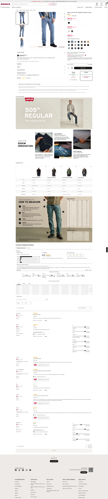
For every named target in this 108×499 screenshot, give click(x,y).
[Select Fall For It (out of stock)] (88, 45)
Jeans (31, 10)
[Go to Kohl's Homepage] (5, 4)
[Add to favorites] (64, 14)
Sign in (69, 53)
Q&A (28, 248)
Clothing (23, 10)
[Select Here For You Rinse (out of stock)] (72, 48)
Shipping (86, 72)
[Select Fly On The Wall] (85, 41)
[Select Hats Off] (69, 45)
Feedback (106, 250)
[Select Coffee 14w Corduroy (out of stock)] (81, 48)
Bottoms (27, 10)
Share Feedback (54, 461)
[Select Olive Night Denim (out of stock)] (72, 31)
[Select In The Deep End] (69, 41)
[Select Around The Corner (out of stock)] (78, 45)
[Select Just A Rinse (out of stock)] (78, 48)
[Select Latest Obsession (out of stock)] (69, 48)
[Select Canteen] (81, 41)
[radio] (74, 76)
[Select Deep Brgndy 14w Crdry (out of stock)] (85, 45)
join (71, 53)
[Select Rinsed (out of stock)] (69, 22)
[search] (13, 4)
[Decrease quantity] (68, 68)
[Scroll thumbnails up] (21, 49)
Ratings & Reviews (21, 248)
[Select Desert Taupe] (75, 45)
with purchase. (38, 1)
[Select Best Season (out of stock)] (75, 48)
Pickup (73, 72)
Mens (21, 10)
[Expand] (64, 20)
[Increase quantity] (72, 68)
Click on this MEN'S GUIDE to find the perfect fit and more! (28, 61)
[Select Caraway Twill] (88, 41)
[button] (72, 15)
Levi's (34, 10)
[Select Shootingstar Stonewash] (72, 41)
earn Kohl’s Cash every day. (66, 1)
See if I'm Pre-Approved (72, 56)
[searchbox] (29, 4)
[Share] (64, 17)
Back (18, 10)
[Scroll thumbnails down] (23, 49)
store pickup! (50, 1)
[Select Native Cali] (72, 45)
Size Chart (90, 64)
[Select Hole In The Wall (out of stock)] (75, 41)
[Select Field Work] (78, 41)
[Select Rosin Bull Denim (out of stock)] (81, 45)
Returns (34, 74)
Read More (19, 63)
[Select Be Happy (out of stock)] (69, 31)
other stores (75, 79)
